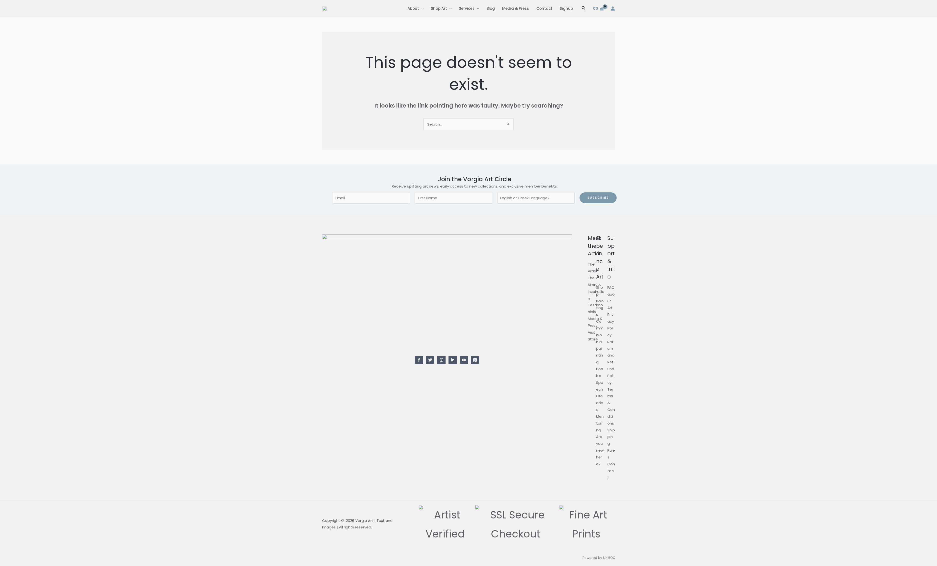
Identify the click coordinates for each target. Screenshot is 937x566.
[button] (421, 8)
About (413, 8)
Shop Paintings (600, 301)
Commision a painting (599, 342)
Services (467, 8)
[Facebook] (419, 360)
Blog (491, 8)
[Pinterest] (475, 360)
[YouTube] (464, 360)
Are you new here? (600, 450)
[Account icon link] (613, 8)
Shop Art (439, 8)
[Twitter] (430, 360)
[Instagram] (441, 360)
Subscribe (598, 198)
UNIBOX (609, 558)
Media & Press (515, 8)
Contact (544, 8)
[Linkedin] (452, 360)
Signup (566, 8)
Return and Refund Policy (610, 362)
